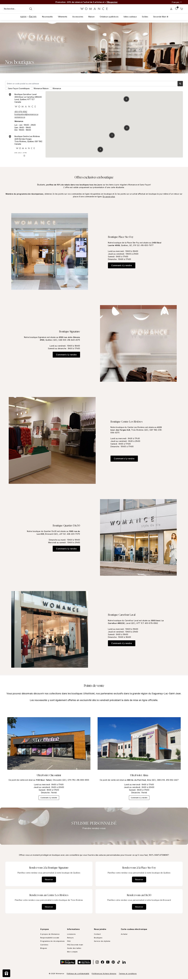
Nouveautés (47, 17)
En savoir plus (109, 196)
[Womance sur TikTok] (118, 962)
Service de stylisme (102, 941)
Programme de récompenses (52, 941)
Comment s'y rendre (121, 265)
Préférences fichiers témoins (104, 973)
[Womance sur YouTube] (107, 962)
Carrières (44, 945)
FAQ (68, 941)
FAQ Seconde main (75, 945)
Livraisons (71, 934)
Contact (97, 934)
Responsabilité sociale (49, 938)
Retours (70, 938)
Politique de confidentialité (78, 973)
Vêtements (62, 17)
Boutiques (98, 938)
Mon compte (72, 952)
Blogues (43, 948)
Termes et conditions (128, 973)
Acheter (124, 934)
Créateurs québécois (109, 17)
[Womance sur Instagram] (97, 962)
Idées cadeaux (130, 17)
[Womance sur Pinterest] (113, 962)
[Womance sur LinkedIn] (124, 962)
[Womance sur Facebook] (102, 962)
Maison (91, 17)
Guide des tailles (74, 948)
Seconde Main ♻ (160, 17)
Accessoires (77, 17)
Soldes (145, 17)
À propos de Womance (50, 934)
